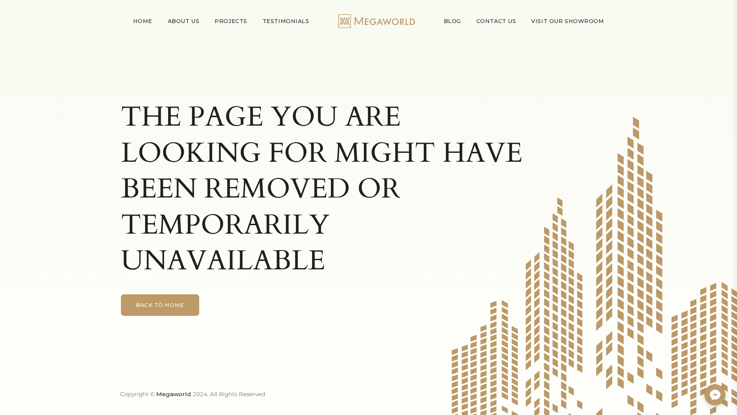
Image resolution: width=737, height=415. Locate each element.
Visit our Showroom (567, 21)
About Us (183, 21)
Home (142, 21)
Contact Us (496, 21)
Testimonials (286, 21)
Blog (452, 21)
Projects (231, 21)
